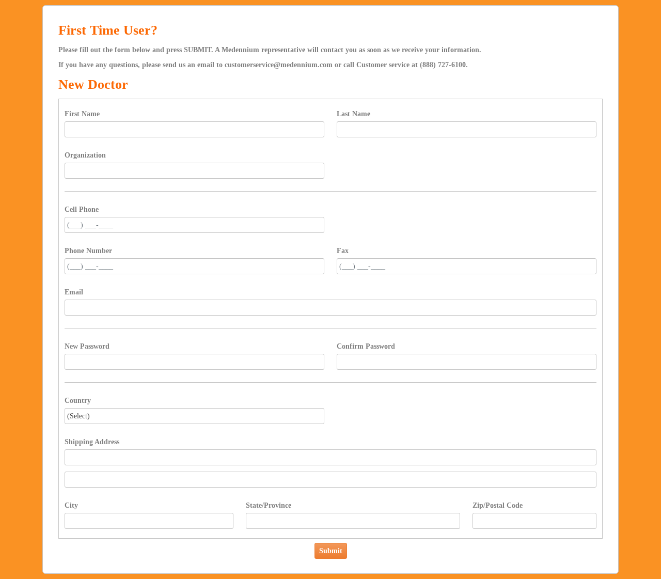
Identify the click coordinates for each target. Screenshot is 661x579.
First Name (82, 114)
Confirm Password (366, 346)
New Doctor (93, 84)
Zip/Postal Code (498, 505)
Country (78, 400)
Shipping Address (92, 442)
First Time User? (108, 30)
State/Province (268, 505)
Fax (343, 251)
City (71, 505)
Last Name (353, 114)
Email (74, 292)
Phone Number (88, 251)
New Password (87, 346)
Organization (85, 155)
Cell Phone (82, 209)
